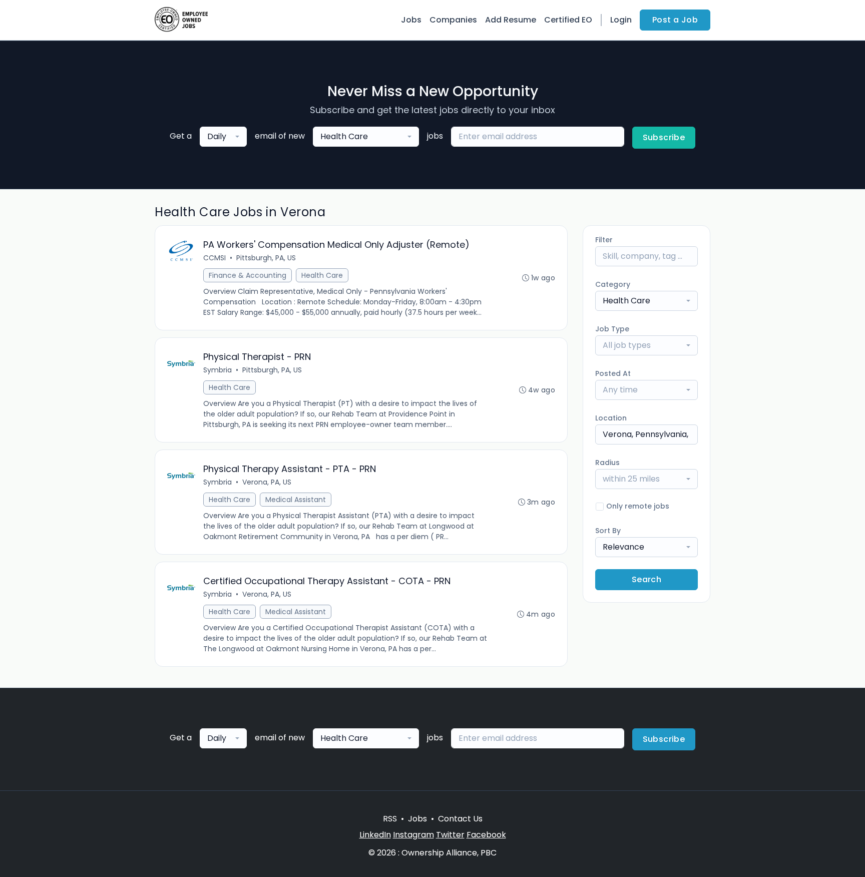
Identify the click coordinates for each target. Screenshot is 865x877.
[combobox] (223, 137)
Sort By (608, 531)
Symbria (217, 370)
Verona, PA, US (266, 482)
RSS (390, 818)
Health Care (322, 275)
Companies (453, 20)
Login (621, 20)
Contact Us (460, 818)
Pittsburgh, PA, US (266, 258)
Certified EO (568, 20)
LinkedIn (375, 834)
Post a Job (675, 20)
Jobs (411, 20)
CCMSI (214, 258)
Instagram (413, 834)
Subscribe (664, 137)
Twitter (450, 834)
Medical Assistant (295, 500)
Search (646, 579)
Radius (607, 463)
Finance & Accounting (247, 275)
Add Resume (510, 20)
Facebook (486, 834)
